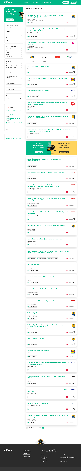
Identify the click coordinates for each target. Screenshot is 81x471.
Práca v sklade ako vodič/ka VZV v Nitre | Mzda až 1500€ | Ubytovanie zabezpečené (47, 212)
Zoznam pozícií (44, 456)
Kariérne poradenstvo (64, 458)
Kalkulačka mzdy (44, 458)
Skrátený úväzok (9, 50)
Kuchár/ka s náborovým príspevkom (37, 403)
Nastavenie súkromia (63, 461)
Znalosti (8, 95)
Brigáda (7, 54)
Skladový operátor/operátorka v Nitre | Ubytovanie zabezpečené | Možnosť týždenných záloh (46, 199)
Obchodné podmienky (64, 456)
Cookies (42, 461)
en (6, 469)
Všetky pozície (28, 11)
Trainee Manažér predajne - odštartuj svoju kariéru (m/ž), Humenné (47, 78)
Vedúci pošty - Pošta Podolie (35, 338)
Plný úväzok (8, 48)
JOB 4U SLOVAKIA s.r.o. (32, 254)
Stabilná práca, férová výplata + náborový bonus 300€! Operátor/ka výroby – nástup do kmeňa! (47, 103)
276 (40, 427)
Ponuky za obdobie (10, 83)
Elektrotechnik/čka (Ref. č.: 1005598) (38, 90)
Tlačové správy (44, 460)
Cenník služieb (62, 454)
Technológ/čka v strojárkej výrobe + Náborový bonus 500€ (44, 239)
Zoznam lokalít (44, 457)
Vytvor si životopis (35, 2)
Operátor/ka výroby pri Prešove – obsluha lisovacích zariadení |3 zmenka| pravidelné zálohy (46, 29)
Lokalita (8, 31)
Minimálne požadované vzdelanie (14, 70)
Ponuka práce (26, 2)
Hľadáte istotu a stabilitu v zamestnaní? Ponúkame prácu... (14, 123)
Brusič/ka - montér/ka (33, 264)
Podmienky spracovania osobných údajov (67, 457)
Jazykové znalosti (10, 89)
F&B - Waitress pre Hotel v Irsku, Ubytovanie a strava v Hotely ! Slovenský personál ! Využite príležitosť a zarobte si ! (48, 251)
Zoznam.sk (12, 136)
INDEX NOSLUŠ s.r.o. (31, 106)
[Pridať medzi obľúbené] (74, 22)
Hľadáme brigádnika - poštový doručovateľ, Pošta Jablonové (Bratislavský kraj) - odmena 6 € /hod (45, 16)
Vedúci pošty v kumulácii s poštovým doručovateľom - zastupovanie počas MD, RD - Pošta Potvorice (47, 325)
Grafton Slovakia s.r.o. (31, 92)
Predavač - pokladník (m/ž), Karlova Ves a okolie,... (13, 119)
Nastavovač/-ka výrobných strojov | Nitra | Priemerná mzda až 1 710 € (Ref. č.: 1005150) (47, 390)
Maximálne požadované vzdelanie (11, 76)
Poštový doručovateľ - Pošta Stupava (38, 66)
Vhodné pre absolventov (11, 63)
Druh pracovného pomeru (12, 46)
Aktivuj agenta (10, 19)
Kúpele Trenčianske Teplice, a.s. (33, 405)
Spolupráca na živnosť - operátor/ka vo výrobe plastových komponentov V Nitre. (44, 159)
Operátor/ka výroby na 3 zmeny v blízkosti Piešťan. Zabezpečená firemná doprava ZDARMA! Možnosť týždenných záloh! (46, 185)
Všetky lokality (28, 9)
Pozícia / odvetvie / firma (12, 25)
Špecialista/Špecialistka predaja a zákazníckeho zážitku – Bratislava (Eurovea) (47, 43)
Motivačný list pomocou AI (65, 460)
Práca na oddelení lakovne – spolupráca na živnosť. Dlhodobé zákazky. (48, 301)
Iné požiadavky (9, 61)
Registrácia (73, 2)
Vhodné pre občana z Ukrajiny (12, 65)
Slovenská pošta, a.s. (31, 19)
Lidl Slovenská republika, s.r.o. (33, 80)
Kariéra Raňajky (27, 456)
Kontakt (42, 454)
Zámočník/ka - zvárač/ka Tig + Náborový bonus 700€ (42, 288)
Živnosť (7, 52)
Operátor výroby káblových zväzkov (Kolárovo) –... (13, 115)
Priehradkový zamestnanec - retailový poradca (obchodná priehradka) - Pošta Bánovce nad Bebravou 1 (48, 116)
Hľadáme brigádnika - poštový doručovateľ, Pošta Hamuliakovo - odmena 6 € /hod (46, 226)
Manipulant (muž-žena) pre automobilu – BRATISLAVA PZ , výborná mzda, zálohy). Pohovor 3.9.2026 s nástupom (49, 130)
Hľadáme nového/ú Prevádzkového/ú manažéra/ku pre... (13, 128)
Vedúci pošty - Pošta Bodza (35, 313)
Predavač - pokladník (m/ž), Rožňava (38, 350)
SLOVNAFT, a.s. (30, 379)
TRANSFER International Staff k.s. (34, 32)
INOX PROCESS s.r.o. (31, 241)
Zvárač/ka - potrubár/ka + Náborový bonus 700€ (41, 276)
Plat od (7, 37)
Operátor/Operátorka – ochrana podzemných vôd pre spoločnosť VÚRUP (46, 376)
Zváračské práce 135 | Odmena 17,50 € (13, 110)
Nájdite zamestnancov (46, 2)
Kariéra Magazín (27, 450)
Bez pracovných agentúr (11, 67)
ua (8, 469)
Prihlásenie (65, 2)
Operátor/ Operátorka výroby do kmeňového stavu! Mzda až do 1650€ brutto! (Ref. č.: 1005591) (48, 363)
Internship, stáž (9, 56)
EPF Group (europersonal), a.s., (33, 133)
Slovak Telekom (30, 46)
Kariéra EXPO (26, 453)
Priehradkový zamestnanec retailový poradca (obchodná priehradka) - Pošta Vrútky (47, 416)
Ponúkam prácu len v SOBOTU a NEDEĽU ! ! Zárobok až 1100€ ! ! (46, 172)
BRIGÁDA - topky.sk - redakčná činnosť (14, 138)
